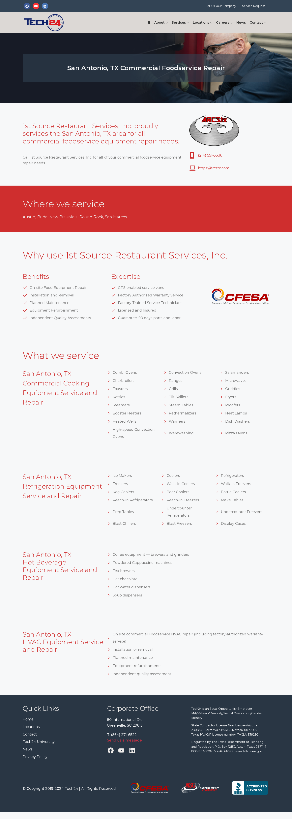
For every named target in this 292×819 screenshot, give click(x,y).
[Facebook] (27, 6)
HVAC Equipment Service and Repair (63, 645)
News (241, 22)
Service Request (253, 6)
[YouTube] (36, 6)
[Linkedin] (45, 6)
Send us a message (124, 740)
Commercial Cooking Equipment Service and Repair (60, 392)
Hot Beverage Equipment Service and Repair (60, 569)
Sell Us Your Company (221, 6)
